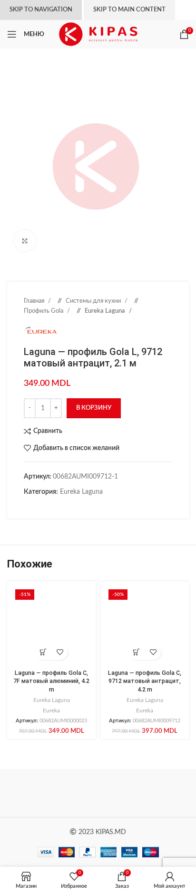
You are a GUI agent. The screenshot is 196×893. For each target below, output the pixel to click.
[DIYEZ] (52, 793)
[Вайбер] (85, 506)
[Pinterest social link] (47, 506)
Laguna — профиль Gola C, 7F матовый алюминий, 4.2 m (51, 681)
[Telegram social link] (76, 506)
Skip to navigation (41, 10)
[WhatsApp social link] (66, 506)
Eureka (51, 710)
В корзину (93, 408)
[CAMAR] (143, 793)
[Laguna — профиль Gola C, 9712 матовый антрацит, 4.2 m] (144, 625)
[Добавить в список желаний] (59, 651)
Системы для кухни (94, 301)
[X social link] (38, 506)
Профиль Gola (44, 310)
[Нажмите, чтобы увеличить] (25, 240)
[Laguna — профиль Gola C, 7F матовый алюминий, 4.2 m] (51, 625)
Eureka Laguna (106, 310)
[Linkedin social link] (57, 506)
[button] (43, 651)
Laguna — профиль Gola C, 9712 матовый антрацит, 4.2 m (144, 681)
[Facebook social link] (28, 506)
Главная (35, 301)
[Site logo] (98, 34)
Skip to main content (129, 10)
